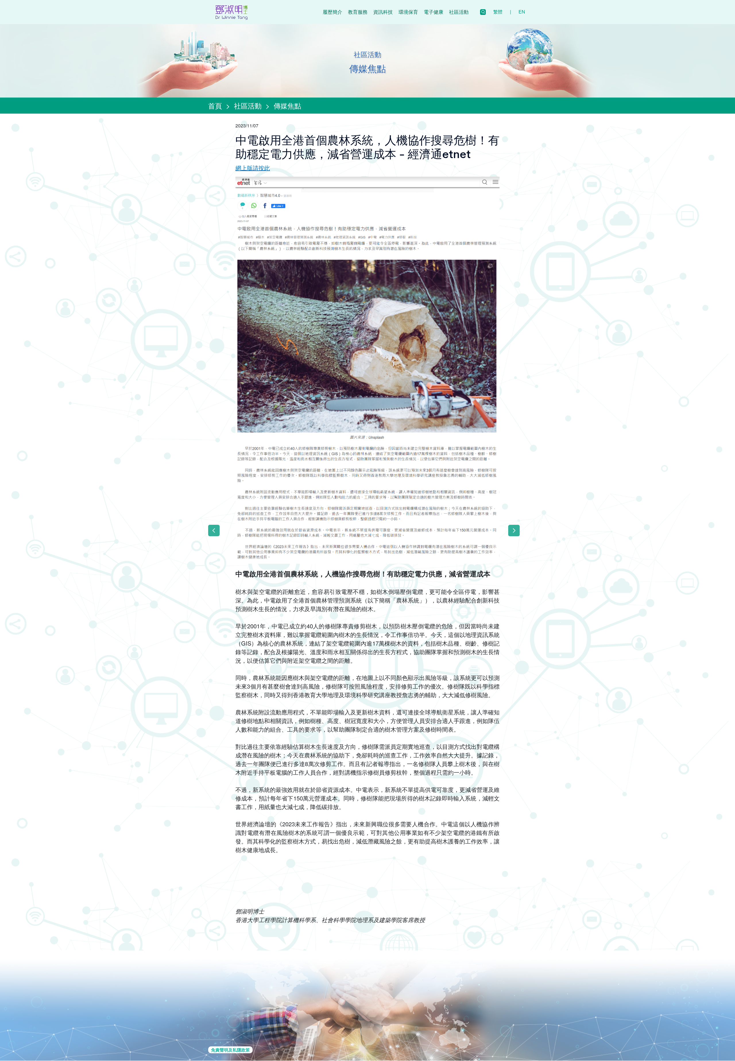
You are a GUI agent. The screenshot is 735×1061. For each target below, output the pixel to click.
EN (522, 11)
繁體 (497, 11)
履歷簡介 (332, 11)
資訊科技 (383, 11)
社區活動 (459, 11)
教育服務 (358, 11)
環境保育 (408, 11)
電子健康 (433, 11)
